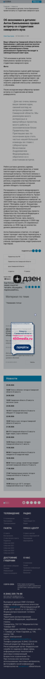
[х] (22, 339)
